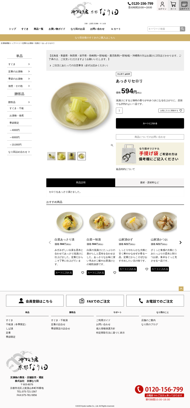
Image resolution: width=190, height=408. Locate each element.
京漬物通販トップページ (10, 43)
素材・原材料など (149, 182)
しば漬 (9, 328)
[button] (49, 242)
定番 (8, 332)
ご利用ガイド (103, 320)
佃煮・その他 (15, 86)
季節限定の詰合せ (60, 328)
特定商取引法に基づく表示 (110, 332)
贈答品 (11, 102)
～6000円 (15, 137)
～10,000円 (16, 144)
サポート (117, 312)
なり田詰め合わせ (17, 152)
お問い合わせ (97, 29)
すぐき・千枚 (17, 108)
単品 (27, 312)
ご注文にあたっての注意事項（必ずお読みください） (80, 65)
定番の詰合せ (58, 324)
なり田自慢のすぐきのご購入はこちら (95, 37)
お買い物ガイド (57, 29)
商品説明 (81, 182)
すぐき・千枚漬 (59, 320)
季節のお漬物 (15, 78)
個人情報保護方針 (105, 328)
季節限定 (14, 123)
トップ (12, 29)
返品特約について (125, 169)
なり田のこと (162, 312)
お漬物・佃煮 (17, 115)
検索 (182, 29)
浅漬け (37, 43)
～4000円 (15, 130)
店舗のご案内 (148, 320)
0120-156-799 (142, 3)
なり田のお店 (78, 29)
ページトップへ (181, 288)
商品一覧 (38, 29)
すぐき (24, 29)
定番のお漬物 (27, 43)
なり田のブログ (149, 324)
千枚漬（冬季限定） (16, 324)
